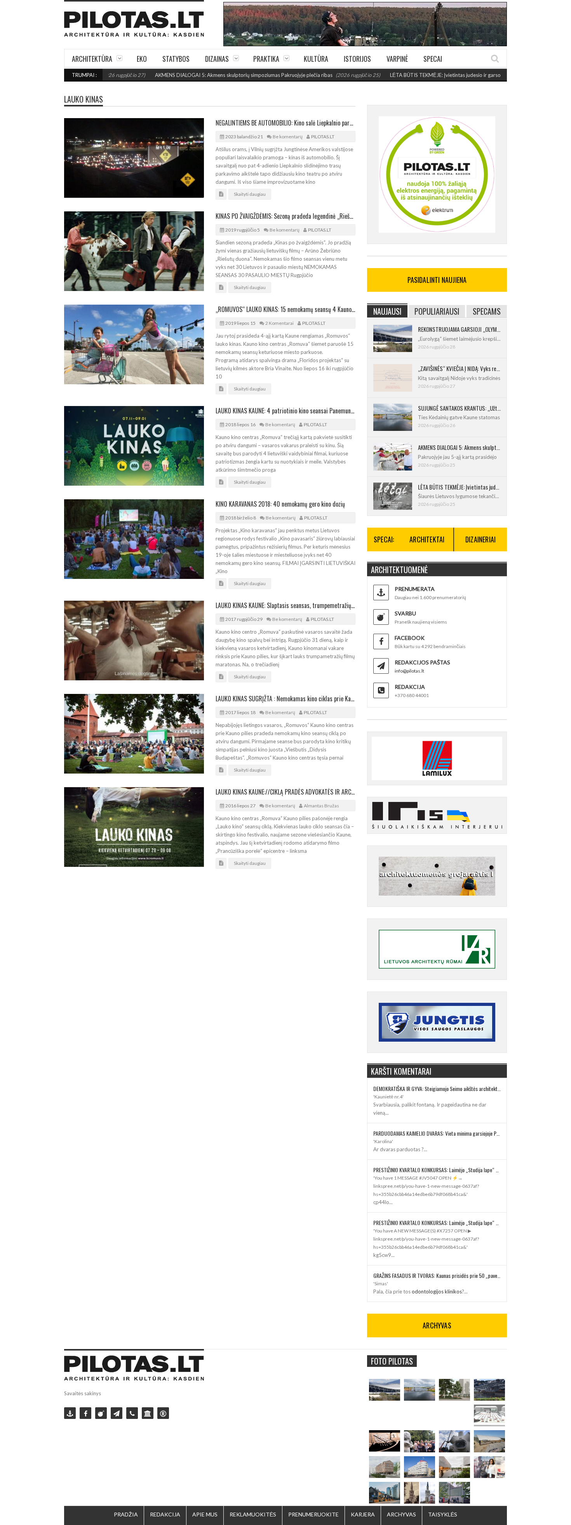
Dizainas (217, 59)
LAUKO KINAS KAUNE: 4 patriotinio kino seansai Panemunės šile (285, 410)
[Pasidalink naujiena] (101, 1413)
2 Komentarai (279, 323)
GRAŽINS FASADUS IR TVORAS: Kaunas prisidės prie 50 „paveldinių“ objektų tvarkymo (437, 1275)
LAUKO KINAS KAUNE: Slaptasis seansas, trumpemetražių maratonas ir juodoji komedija (285, 605)
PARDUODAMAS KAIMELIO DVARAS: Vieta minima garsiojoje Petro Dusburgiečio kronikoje (437, 1133)
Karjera (363, 1514)
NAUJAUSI (387, 311)
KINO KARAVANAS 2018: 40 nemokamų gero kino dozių (280, 504)
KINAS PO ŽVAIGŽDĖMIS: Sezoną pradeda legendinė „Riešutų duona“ (285, 216)
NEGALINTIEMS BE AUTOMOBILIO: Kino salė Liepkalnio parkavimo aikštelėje (285, 122)
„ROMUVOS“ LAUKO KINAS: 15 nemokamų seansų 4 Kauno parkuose (285, 309)
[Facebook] (85, 1413)
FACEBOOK (410, 637)
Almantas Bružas (321, 806)
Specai (432, 59)
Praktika (266, 59)
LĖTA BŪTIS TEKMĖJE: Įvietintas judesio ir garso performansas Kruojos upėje (438, 75)
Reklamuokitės (253, 1514)
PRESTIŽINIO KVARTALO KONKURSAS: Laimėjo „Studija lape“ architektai (437, 1170)
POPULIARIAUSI (437, 311)
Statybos (176, 59)
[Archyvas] (147, 1413)
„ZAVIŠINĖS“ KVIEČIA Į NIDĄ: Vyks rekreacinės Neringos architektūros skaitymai (459, 368)
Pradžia (126, 1514)
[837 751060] (132, 1413)
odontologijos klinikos (437, 1291)
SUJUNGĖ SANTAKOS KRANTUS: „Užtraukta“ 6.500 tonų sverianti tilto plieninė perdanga (459, 408)
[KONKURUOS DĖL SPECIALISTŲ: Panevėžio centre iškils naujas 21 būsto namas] (384, 1467)
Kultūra (316, 59)
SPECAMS (487, 311)
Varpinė (397, 59)
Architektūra (92, 59)
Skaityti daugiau (250, 194)
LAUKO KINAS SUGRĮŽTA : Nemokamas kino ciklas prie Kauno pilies (285, 698)
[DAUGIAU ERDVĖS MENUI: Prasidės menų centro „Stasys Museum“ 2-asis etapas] (454, 1390)
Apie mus (205, 1514)
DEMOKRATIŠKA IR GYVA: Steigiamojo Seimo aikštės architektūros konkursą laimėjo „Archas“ (437, 1088)
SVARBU (405, 613)
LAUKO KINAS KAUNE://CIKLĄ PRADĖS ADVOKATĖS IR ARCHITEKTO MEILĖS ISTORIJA (285, 791)
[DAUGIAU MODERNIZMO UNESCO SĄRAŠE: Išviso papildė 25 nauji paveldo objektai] (419, 1467)
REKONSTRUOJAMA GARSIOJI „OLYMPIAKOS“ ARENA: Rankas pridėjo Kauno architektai (459, 329)
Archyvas (401, 1514)
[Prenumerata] (70, 1413)
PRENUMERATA (415, 589)
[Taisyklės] (163, 1413)
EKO (142, 59)
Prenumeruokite (313, 1514)
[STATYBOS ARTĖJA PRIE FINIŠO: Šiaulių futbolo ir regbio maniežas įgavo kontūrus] (489, 1441)
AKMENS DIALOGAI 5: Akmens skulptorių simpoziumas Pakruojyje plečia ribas (204, 75)
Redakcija (165, 1514)
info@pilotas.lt (409, 671)
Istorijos (357, 59)
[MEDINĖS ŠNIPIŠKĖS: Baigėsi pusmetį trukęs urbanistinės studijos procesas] (384, 1493)
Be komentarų (288, 136)
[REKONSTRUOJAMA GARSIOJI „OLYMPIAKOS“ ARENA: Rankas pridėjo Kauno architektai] (384, 1390)
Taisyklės (442, 1514)
